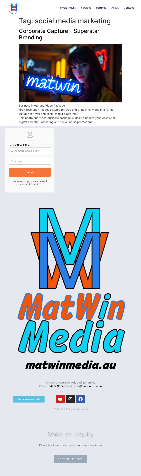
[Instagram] (70, 399)
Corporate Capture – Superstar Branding (59, 34)
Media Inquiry (68, 7)
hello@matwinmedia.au (88, 386)
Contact (129, 7)
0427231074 (56, 386)
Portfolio (101, 7)
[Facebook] (80, 399)
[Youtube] (60, 399)
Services (86, 7)
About (115, 7)
